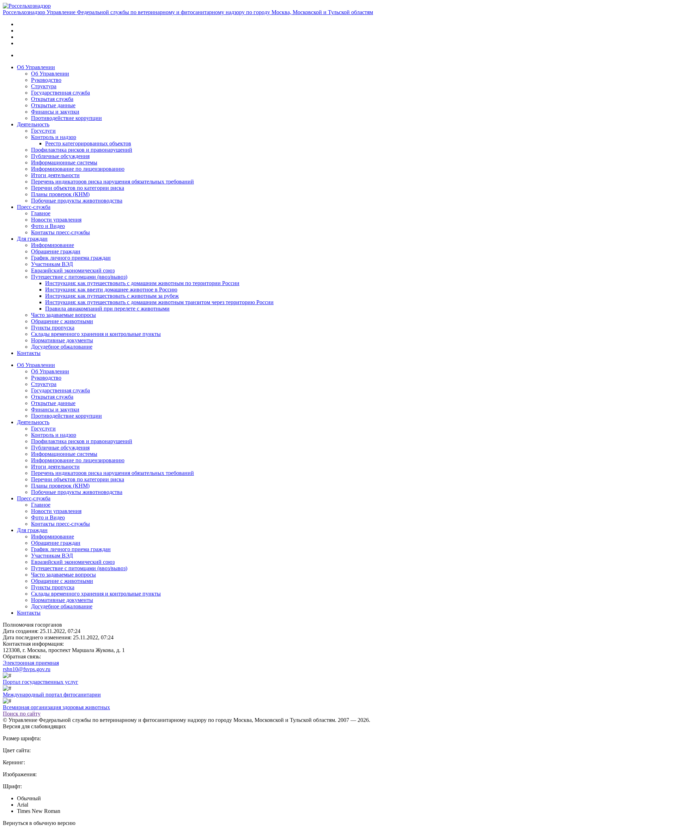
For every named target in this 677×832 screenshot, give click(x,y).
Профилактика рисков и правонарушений (81, 150)
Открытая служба (52, 99)
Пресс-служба (33, 207)
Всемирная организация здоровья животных (56, 707)
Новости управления (56, 220)
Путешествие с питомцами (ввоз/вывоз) (79, 277)
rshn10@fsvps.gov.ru (26, 669)
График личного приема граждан (71, 258)
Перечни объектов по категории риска (77, 188)
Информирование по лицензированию (77, 169)
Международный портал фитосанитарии (52, 695)
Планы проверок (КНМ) (60, 194)
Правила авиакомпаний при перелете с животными (107, 309)
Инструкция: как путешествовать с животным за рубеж (112, 296)
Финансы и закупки (55, 112)
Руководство (46, 80)
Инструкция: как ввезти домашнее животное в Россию (111, 290)
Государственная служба (60, 93)
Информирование (52, 245)
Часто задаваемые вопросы (63, 315)
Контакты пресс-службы (60, 232)
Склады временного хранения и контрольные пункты (96, 334)
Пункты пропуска (52, 328)
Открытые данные (53, 105)
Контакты (29, 353)
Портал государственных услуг (40, 682)
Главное (40, 213)
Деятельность (33, 124)
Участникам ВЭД (52, 264)
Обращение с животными (62, 321)
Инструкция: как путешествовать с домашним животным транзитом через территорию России (159, 302)
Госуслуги (43, 131)
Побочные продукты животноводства (76, 201)
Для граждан (32, 239)
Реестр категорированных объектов (88, 143)
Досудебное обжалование (61, 347)
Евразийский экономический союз (73, 270)
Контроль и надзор (53, 137)
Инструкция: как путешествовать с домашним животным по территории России (142, 283)
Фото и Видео (48, 226)
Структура (43, 86)
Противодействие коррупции (66, 118)
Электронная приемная (31, 663)
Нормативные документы (62, 340)
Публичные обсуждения (60, 156)
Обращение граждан (55, 251)
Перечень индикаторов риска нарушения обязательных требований (112, 182)
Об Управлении (36, 67)
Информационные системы (64, 162)
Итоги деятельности (55, 175)
